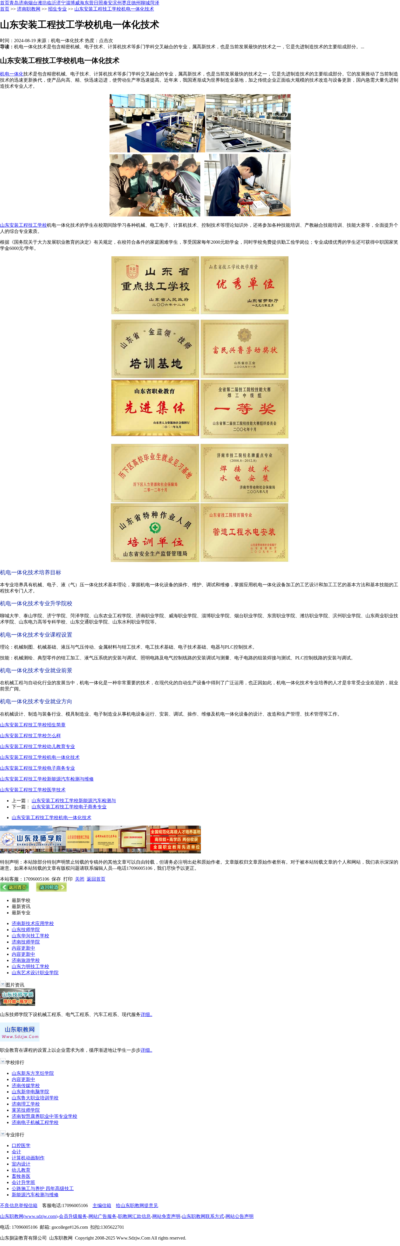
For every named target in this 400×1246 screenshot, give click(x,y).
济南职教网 (28, 8)
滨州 (117, 2)
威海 (79, 2)
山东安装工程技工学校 (23, 225)
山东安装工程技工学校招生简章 (33, 724)
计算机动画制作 (28, 1157)
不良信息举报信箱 (18, 1205)
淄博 (70, 2)
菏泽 (154, 2)
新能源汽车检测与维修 (35, 1194)
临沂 (51, 2)
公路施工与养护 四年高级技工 (43, 1188)
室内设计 (21, 1163)
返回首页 (96, 879)
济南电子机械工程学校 (35, 1122)
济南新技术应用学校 (33, 923)
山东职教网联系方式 (203, 1216)
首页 (4, 2)
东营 (89, 2)
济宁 (61, 2)
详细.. (146, 1014)
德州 (136, 2)
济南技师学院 (26, 941)
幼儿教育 (21, 1170)
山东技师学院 (26, 929)
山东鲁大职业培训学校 (35, 1097)
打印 (68, 879)
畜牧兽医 (21, 1176)
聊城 (145, 2)
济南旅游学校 (26, 960)
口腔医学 (21, 1145)
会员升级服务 (73, 1216)
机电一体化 (11, 73)
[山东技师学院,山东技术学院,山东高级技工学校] (100, 851)
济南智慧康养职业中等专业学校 (44, 1116)
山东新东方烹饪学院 (33, 1073)
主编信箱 (102, 1205)
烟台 (32, 2)
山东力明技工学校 (30, 966)
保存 (56, 879)
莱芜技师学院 (26, 1110)
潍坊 (42, 2)
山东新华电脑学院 (30, 1091)
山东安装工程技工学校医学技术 (33, 789)
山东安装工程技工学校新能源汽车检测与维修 (47, 778)
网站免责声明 (166, 1216)
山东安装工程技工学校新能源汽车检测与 (74, 800)
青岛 (14, 2)
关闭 (79, 879)
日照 (98, 2)
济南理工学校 (26, 1103)
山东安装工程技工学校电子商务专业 (37, 768)
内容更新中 (23, 948)
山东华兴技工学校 (30, 935)
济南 (23, 2)
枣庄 (126, 2)
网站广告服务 (102, 1216)
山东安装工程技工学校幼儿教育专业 (37, 746)
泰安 (107, 2)
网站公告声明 (239, 1216)
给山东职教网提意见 (137, 1205)
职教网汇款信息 (134, 1216)
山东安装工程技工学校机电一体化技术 (114, 8)
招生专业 (57, 8)
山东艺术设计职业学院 (35, 972)
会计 (16, 1151)
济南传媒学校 (26, 1085)
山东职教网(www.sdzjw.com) (28, 1216)
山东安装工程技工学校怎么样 (30, 735)
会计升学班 (23, 1182)
